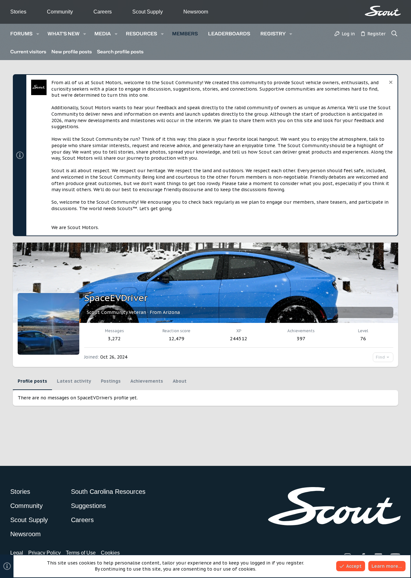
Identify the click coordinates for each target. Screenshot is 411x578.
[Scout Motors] (383, 11)
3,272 (114, 338)
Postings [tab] (111, 381)
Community (60, 11)
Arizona (171, 312)
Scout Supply (147, 11)
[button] (37, 33)
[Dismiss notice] (390, 83)
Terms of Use (81, 553)
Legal (16, 553)
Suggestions (88, 505)
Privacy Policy (44, 553)
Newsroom (195, 11)
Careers (102, 11)
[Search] (394, 34)
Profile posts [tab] (32, 381)
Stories (18, 11)
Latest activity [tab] (74, 381)
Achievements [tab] (146, 381)
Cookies (110, 553)
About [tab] (180, 381)
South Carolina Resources (108, 491)
